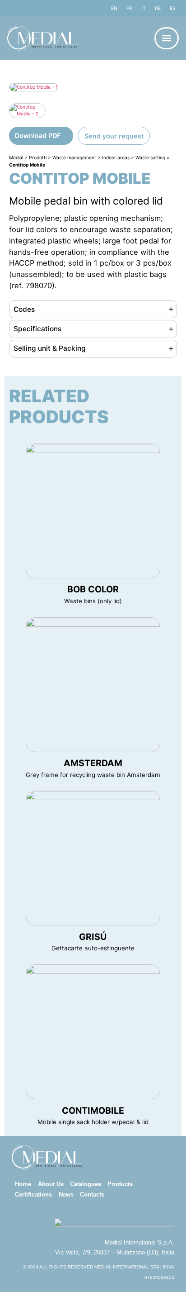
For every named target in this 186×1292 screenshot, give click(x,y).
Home (23, 1184)
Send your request (114, 136)
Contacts (92, 1194)
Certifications (33, 1194)
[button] (166, 38)
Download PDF (37, 135)
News (66, 1194)
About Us (51, 1184)
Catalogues (85, 1184)
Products (120, 1184)
